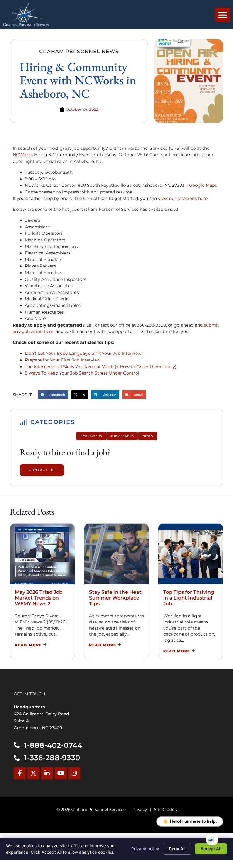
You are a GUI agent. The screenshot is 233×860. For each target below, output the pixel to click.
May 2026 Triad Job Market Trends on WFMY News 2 (38, 597)
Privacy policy (145, 848)
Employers (91, 436)
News (147, 436)
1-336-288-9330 (52, 757)
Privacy (140, 809)
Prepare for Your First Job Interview (62, 360)
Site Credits (165, 809)
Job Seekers (122, 436)
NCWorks (23, 154)
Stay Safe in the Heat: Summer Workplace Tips (116, 597)
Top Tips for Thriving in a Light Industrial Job (188, 597)
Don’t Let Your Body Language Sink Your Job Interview (83, 353)
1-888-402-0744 (53, 745)
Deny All (177, 848)
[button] (222, 15)
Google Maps (203, 185)
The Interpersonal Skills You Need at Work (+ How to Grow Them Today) (101, 366)
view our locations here (183, 198)
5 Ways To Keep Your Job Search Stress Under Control (82, 373)
